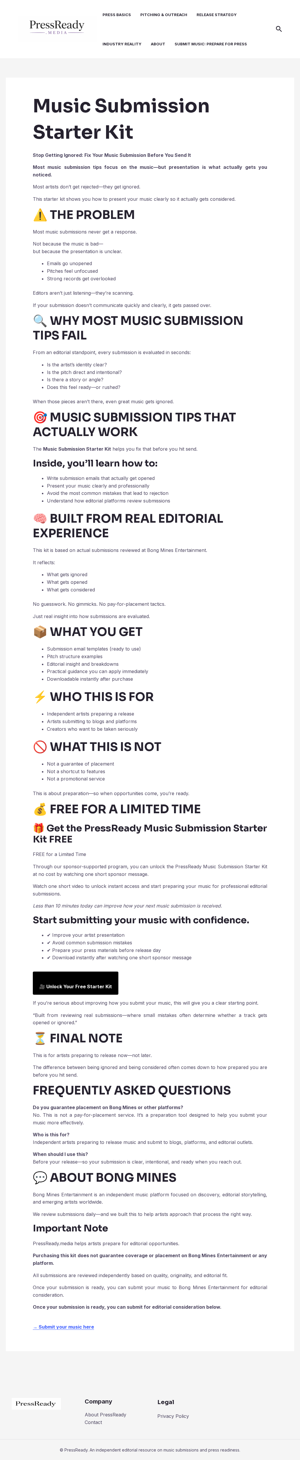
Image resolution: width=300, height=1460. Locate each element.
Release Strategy (217, 14)
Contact (93, 1422)
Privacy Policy (173, 1416)
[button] (279, 29)
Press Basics (117, 14)
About (158, 44)
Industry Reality (122, 44)
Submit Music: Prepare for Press (211, 44)
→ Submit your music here (63, 1327)
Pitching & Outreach (163, 14)
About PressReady (105, 1415)
